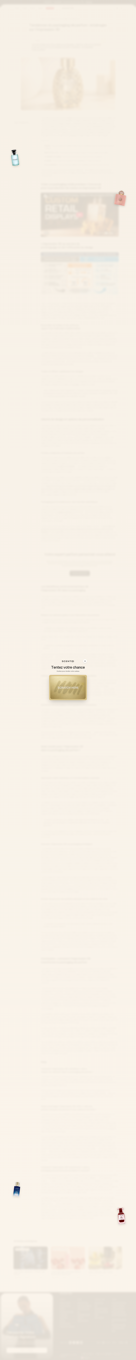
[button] (68, 687)
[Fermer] (85, 661)
